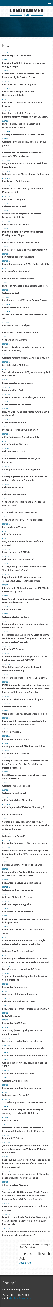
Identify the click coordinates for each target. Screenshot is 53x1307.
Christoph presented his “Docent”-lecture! (23, 134)
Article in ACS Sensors (13, 649)
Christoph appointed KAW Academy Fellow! (23, 746)
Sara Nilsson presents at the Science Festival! (24, 1102)
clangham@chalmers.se (20, 1298)
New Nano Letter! (10, 1120)
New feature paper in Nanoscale (18, 256)
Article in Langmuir (11, 534)
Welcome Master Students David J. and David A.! (26, 357)
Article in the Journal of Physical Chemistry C (24, 677)
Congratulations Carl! (12, 390)
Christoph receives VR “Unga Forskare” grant (24, 300)
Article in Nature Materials (15, 444)
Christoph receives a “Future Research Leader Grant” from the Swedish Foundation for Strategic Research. (25, 764)
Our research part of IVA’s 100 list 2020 (22, 1041)
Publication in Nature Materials (17, 911)
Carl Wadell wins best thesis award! (19, 512)
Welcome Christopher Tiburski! (17, 897)
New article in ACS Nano (14, 527)
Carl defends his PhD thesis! (16, 365)
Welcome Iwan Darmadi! (14, 494)
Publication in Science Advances (18, 1073)
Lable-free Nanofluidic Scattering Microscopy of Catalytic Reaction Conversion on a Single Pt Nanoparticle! (26, 1221)
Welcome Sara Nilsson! (13, 451)
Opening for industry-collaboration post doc (24, 713)
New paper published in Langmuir (19, 84)
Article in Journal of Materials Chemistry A (23, 807)
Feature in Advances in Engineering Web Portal (25, 285)
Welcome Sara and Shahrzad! (17, 706)
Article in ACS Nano (11, 609)
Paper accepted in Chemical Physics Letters (23, 397)
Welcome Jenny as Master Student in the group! (26, 174)
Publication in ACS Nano (14, 1023)
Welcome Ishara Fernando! (15, 1095)
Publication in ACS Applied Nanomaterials (23, 1048)
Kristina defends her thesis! (16, 271)
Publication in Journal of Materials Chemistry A (25, 1008)
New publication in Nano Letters (18, 278)
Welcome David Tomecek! (15, 1080)
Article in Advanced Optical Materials (20, 437)
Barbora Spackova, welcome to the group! (23, 864)
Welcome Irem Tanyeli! (13, 836)
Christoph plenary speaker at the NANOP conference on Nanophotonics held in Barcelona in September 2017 (26, 825)
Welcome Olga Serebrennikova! (18, 951)
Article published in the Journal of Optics (22, 699)
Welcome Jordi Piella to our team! (19, 1001)
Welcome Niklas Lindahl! (14, 206)
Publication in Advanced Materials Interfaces (24, 843)
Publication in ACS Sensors (15, 753)
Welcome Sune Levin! (12, 487)
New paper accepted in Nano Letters (20, 332)
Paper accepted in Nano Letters (17, 383)
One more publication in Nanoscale (19, 994)
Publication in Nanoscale (14, 987)
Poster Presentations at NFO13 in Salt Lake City (25, 264)
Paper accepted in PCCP (14, 422)
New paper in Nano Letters (15, 224)
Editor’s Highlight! (11, 1015)
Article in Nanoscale (12, 814)
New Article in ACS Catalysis (16, 325)
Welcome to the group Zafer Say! (18, 890)
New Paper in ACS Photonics (16, 181)
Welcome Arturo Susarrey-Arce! (18, 559)
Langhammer (24, 1244)
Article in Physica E (11, 731)
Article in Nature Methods (15, 1185)
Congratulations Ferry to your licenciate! (22, 519)
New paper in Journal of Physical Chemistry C (24, 249)
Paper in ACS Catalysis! (13, 1138)
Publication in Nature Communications (21, 882)
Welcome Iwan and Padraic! (16, 785)
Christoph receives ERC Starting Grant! (21, 469)
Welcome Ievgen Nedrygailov (16, 904)
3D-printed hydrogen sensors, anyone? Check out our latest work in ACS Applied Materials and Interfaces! (25, 1149)
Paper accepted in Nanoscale (16, 404)
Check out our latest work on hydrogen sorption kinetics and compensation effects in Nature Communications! (26, 1163)
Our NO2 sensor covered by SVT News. (21, 969)
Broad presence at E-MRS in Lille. (18, 552)
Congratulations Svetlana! (15, 339)
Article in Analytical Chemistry (17, 800)
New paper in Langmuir (14, 199)
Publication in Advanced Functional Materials (24, 1055)
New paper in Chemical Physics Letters (21, 242)
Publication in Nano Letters (15, 739)
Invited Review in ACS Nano (15, 307)
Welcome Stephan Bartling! (15, 617)
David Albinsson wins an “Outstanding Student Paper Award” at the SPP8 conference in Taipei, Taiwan (26, 854)
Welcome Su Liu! (10, 292)
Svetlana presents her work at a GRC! (20, 429)
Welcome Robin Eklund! (14, 793)
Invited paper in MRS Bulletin (17, 55)
